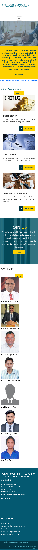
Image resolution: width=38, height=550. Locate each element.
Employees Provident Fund (10, 534)
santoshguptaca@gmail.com (15, 494)
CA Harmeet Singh (9, 407)
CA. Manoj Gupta (9, 354)
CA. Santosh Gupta (9, 301)
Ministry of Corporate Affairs (11, 532)
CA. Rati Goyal (7, 460)
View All (19, 93)
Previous (3, 35)
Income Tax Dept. (7, 523)
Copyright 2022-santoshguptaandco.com (16, 542)
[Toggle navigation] (19, 18)
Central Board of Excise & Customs (13, 526)
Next (35, 35)
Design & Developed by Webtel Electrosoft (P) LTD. (20, 547)
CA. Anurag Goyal (9, 433)
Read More (19, 74)
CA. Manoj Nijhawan (10, 328)
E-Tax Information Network (10, 529)
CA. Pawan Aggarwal (10, 380)
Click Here (19, 252)
